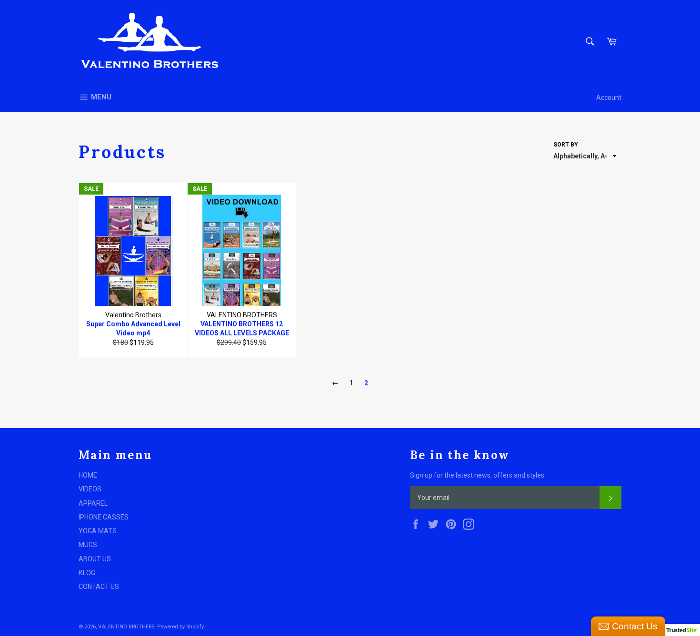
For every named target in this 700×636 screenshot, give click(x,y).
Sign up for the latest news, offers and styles (477, 475)
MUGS (88, 544)
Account (608, 97)
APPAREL (93, 503)
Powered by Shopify (180, 627)
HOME (88, 475)
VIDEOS (90, 489)
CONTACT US (99, 586)
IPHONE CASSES (104, 517)
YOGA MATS (98, 531)
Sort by (565, 144)
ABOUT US (95, 559)
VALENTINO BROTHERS (126, 627)
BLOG (87, 573)
